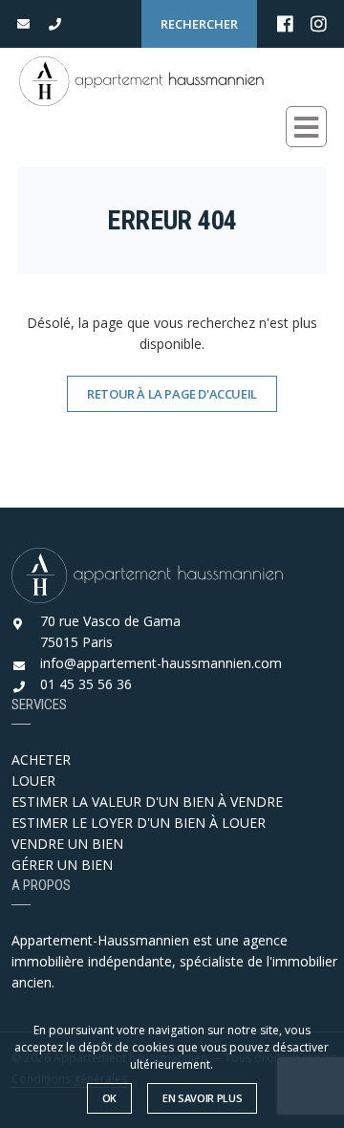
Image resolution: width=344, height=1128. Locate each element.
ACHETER (41, 759)
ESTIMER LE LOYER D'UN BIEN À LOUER (138, 822)
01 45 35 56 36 (86, 684)
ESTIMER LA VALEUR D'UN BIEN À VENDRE (147, 801)
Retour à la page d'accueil (172, 393)
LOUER (33, 780)
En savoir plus (202, 1098)
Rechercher (199, 24)
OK (109, 1098)
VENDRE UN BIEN (67, 844)
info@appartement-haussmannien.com (161, 663)
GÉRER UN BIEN (62, 865)
